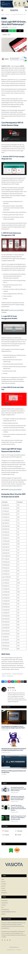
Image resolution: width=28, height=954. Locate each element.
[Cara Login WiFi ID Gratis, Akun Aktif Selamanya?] (14, 51)
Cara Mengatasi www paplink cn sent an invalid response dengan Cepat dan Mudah (13, 727)
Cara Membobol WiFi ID (15, 489)
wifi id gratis (10, 676)
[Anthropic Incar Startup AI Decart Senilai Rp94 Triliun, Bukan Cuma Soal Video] (5, 798)
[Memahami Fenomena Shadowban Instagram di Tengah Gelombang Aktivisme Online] (14, 739)
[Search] (26, 10)
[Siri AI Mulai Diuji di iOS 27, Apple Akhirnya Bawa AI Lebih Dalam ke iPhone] (5, 789)
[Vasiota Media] (14, 10)
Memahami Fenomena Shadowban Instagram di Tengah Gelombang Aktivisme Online (13, 749)
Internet (4, 18)
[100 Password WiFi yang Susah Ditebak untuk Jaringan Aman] (14, 762)
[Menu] (2, 10)
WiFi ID (3, 676)
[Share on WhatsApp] (12, 30)
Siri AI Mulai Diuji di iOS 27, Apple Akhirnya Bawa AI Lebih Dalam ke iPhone (18, 789)
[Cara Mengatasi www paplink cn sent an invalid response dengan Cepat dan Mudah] (14, 717)
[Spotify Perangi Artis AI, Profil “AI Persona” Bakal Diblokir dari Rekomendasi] (5, 818)
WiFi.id (18, 79)
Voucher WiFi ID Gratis (17, 673)
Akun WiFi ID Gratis (6, 673)
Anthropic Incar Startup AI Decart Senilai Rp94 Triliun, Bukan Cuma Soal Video (18, 798)
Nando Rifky (5, 27)
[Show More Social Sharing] (25, 30)
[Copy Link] (5, 30)
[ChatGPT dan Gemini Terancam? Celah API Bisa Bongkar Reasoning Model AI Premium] (5, 807)
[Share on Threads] (19, 30)
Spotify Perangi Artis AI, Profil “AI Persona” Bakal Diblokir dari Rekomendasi (18, 817)
